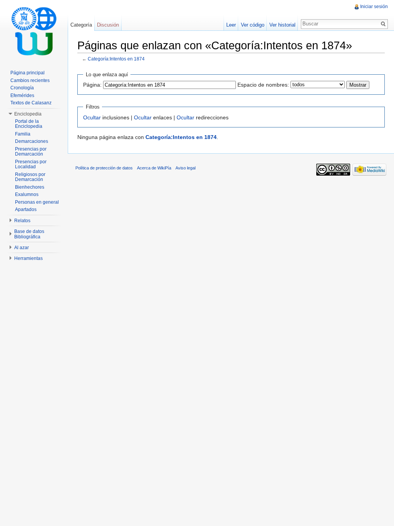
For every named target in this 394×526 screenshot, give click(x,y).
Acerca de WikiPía (154, 168)
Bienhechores (29, 187)
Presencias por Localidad (31, 164)
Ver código (252, 25)
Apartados (26, 209)
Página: (92, 85)
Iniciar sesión (374, 6)
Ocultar (92, 117)
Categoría (81, 25)
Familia (22, 134)
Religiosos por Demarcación (30, 177)
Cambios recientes (30, 80)
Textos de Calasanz (31, 103)
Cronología (22, 87)
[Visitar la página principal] (34, 31)
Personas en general (37, 202)
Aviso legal (185, 168)
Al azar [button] (21, 247)
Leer (231, 25)
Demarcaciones (31, 141)
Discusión (108, 25)
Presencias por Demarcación (31, 151)
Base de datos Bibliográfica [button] (29, 234)
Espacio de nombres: (263, 85)
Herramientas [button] (28, 258)
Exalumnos (26, 194)
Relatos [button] (22, 220)
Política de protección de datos (104, 168)
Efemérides (22, 95)
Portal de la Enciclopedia (28, 124)
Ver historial (282, 25)
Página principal (27, 72)
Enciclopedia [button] (28, 114)
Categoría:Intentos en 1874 (116, 58)
